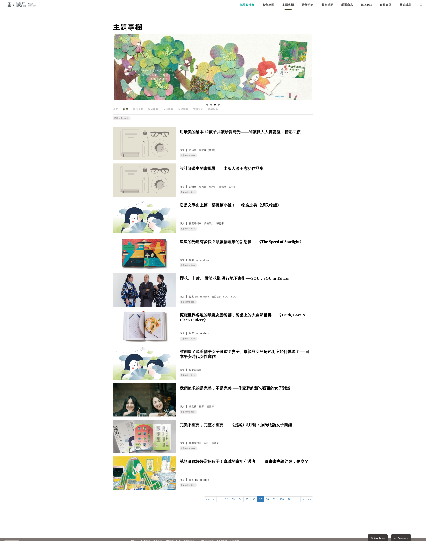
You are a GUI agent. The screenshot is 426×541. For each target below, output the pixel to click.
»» (309, 499)
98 (267, 499)
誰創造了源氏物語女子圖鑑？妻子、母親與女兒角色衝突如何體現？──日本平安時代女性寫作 (244, 354)
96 (253, 499)
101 (290, 499)
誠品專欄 (153, 109)
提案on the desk (121, 118)
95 (247, 499)
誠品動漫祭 (247, 4)
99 (274, 499)
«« (207, 499)
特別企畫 (138, 109)
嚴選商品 (347, 4)
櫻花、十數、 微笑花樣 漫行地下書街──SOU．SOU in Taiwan (234, 278)
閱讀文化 (198, 109)
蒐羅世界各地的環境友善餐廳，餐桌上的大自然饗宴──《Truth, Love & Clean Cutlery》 (243, 317)
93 (233, 499)
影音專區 (268, 4)
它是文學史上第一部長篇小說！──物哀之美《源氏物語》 (230, 205)
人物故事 (168, 109)
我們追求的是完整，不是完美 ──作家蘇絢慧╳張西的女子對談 (235, 388)
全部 (115, 109)
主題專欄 (288, 4)
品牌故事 (183, 109)
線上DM (366, 4)
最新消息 (308, 4)
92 (226, 499)
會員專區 (386, 4)
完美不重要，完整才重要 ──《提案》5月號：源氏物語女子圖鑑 (236, 425)
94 (240, 499)
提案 (125, 109)
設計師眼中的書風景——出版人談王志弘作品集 (222, 168)
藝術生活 (213, 109)
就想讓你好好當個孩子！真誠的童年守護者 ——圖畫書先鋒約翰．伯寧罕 (244, 461)
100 (282, 499)
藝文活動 (327, 4)
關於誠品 (405, 4)
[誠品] (21, 4)
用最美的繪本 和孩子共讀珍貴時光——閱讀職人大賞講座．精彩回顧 (240, 132)
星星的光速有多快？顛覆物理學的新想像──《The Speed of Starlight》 (242, 242)
